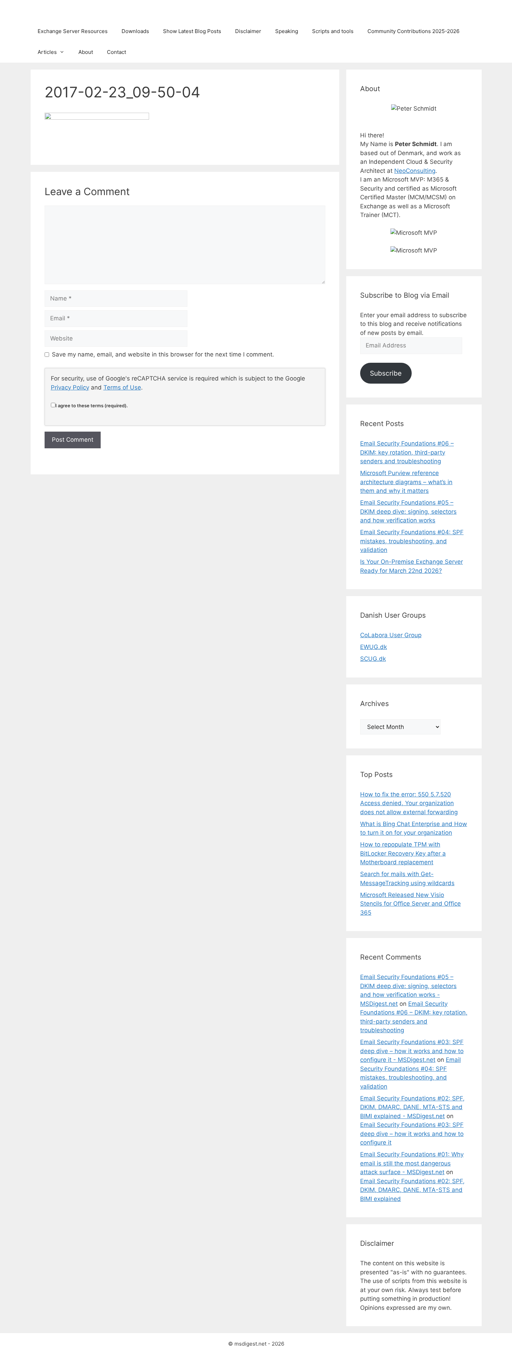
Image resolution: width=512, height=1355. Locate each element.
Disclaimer (248, 31)
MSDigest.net (60, 10)
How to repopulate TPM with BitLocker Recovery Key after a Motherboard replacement (403, 853)
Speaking (286, 31)
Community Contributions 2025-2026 (413, 31)
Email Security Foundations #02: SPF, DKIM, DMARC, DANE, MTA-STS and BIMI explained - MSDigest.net (412, 1107)
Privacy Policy (70, 387)
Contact (116, 52)
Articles (47, 52)
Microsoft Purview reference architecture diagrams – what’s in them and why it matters (406, 482)
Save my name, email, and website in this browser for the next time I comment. (163, 354)
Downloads (135, 31)
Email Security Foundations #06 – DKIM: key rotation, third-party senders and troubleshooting (407, 452)
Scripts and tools (333, 31)
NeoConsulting (414, 170)
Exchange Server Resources (73, 31)
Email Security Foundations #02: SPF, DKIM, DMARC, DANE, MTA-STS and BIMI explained (412, 1190)
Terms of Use (122, 387)
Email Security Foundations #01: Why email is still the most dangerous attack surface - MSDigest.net (412, 1163)
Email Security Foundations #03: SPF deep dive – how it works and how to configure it (412, 1133)
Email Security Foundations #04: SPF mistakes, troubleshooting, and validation (412, 541)
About (85, 52)
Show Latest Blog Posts (192, 31)
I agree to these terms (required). (91, 405)
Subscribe (386, 373)
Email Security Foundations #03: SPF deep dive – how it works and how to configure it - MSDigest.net (412, 1051)
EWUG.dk (373, 646)
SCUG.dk (373, 658)
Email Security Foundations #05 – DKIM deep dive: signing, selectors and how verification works (408, 511)
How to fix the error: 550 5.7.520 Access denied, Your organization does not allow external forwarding (409, 803)
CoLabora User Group (390, 635)
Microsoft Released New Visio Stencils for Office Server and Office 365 (410, 903)
